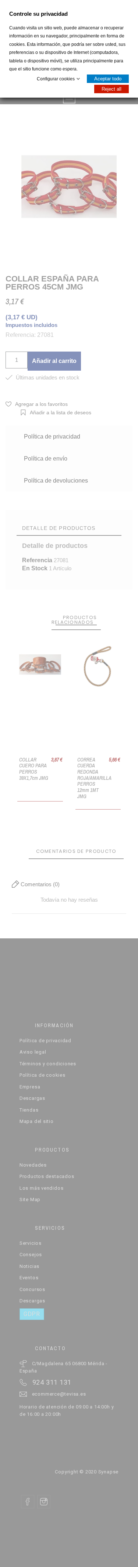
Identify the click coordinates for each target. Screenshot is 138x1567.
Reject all (111, 89)
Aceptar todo (107, 78)
